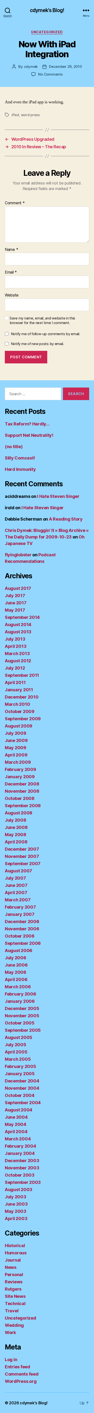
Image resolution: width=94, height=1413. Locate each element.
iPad (15, 115)
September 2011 (22, 675)
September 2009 (23, 718)
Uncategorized (47, 32)
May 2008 (15, 834)
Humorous (16, 1252)
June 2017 (16, 602)
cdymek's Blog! (47, 10)
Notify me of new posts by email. (37, 343)
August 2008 (18, 812)
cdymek (31, 66)
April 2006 (16, 979)
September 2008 (23, 805)
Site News (15, 1296)
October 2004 (19, 1095)
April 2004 (16, 1131)
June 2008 (16, 827)
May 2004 (15, 1124)
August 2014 (18, 624)
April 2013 (15, 646)
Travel (11, 1310)
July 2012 (15, 668)
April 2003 (16, 1218)
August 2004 (18, 1109)
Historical (15, 1245)
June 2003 (16, 1204)
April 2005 (16, 1051)
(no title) (13, 446)
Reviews (13, 1281)
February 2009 (20, 769)
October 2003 (19, 1175)
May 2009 (15, 747)
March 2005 (18, 1059)
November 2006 (22, 928)
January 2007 (19, 914)
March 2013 (17, 653)
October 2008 (19, 798)
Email (11, 272)
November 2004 (22, 1088)
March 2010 (17, 704)
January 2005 (20, 1073)
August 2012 (18, 660)
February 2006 (20, 993)
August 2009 (18, 725)
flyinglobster (18, 554)
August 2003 (18, 1189)
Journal (13, 1260)
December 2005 (22, 1008)
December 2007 (22, 849)
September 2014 (22, 617)
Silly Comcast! (20, 457)
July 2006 (15, 957)
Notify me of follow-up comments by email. (45, 334)
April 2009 (16, 754)
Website (12, 295)
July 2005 (15, 1044)
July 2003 (15, 1196)
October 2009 (19, 711)
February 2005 (20, 1066)
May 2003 (15, 1211)
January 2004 (20, 1153)
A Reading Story (66, 519)
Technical (15, 1303)
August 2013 (18, 631)
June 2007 (16, 885)
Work (10, 1332)
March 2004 (18, 1138)
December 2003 (22, 1160)
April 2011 (15, 682)
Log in (11, 1359)
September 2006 (23, 943)
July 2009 (15, 733)
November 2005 (22, 1015)
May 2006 (15, 972)
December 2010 (22, 696)
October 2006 (19, 936)
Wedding (14, 1325)
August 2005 (18, 1037)
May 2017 (15, 610)
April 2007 (16, 892)
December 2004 (22, 1080)
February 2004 (20, 1146)
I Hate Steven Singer (58, 496)
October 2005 (19, 1022)
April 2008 (16, 841)
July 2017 (15, 595)
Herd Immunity (20, 469)
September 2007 (22, 863)
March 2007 (17, 899)
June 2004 (16, 1117)
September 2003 (23, 1182)
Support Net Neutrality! (29, 435)
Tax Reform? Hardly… (27, 423)
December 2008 (22, 783)
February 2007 (20, 907)
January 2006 (20, 1001)
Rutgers (13, 1289)
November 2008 (22, 791)
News (10, 1267)
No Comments (50, 74)
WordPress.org (21, 1381)
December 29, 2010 (65, 66)
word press (30, 115)
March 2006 (18, 986)
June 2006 (16, 965)
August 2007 (18, 870)
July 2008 (15, 820)
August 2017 (18, 588)
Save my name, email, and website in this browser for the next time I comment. (42, 320)
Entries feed (17, 1366)
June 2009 (16, 740)
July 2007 (15, 878)
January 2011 (19, 689)
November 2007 (22, 856)
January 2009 (20, 776)
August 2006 (18, 950)
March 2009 (18, 762)
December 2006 (22, 921)
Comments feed (22, 1374)
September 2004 (23, 1102)
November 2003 (22, 1167)
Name (11, 249)
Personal (14, 1274)
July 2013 (15, 639)
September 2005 (23, 1030)
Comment (15, 203)
